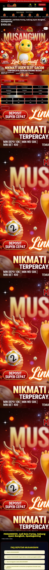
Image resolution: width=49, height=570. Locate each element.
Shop (4, 5)
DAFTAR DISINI (7, 81)
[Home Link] (11, 5)
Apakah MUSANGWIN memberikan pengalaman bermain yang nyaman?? (23, 567)
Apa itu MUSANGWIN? (13, 552)
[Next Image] (46, 52)
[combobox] (23, 9)
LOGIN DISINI (21, 81)
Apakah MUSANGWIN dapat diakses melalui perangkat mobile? (24, 557)
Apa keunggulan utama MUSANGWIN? (17, 561)
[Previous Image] (2, 52)
